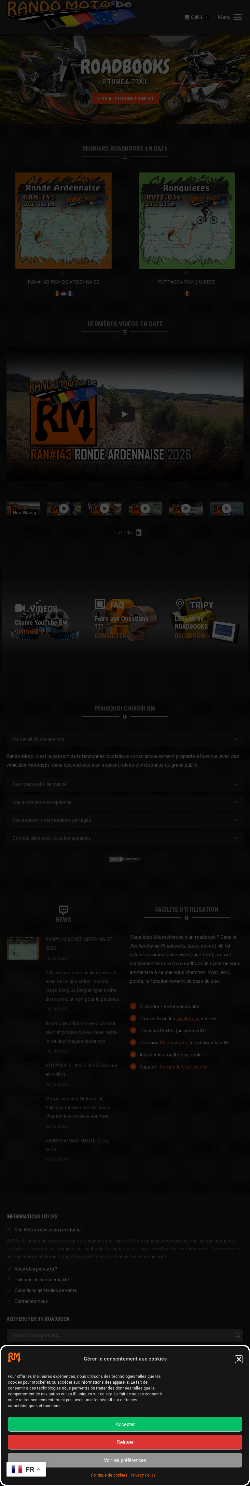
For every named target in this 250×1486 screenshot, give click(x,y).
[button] (239, 1359)
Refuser (125, 1442)
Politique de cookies (109, 1475)
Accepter (125, 1424)
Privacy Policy (143, 1475)
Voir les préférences (125, 1460)
